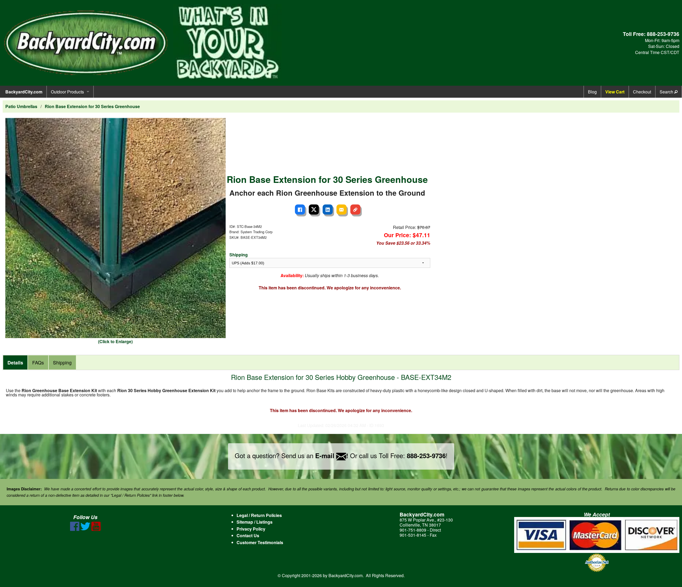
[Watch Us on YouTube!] (96, 529)
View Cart (614, 92)
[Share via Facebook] (300, 209)
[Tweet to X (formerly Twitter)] (314, 209)
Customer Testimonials (260, 542)
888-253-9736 (663, 34)
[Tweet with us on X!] (85, 529)
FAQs (38, 362)
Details (15, 362)
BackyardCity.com (23, 92)
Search (667, 92)
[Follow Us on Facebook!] (74, 529)
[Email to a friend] (341, 209)
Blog (592, 92)
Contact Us (248, 535)
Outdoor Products (67, 92)
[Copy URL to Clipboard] (355, 209)
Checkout (642, 92)
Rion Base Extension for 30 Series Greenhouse (92, 106)
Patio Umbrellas (21, 106)
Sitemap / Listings (255, 522)
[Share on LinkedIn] (328, 209)
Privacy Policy (251, 529)
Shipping (238, 255)
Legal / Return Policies (259, 515)
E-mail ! (331, 455)
